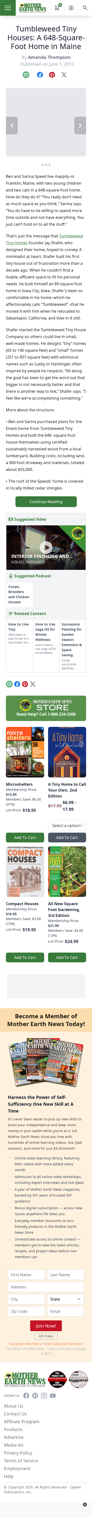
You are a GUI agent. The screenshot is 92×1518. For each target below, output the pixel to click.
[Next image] (80, 125)
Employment (17, 1468)
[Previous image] (12, 125)
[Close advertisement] (85, 1504)
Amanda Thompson (49, 57)
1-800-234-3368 (62, 714)
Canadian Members (25, 1343)
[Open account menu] (71, 8)
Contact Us (15, 1414)
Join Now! (46, 1326)
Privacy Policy (18, 1453)
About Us (13, 1406)
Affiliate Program (21, 1421)
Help (8, 1476)
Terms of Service (21, 1461)
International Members (64, 1343)
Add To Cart (25, 837)
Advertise (14, 1437)
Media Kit (14, 1445)
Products (13, 1429)
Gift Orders (46, 1336)
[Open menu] (8, 8)
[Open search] (85, 8)
